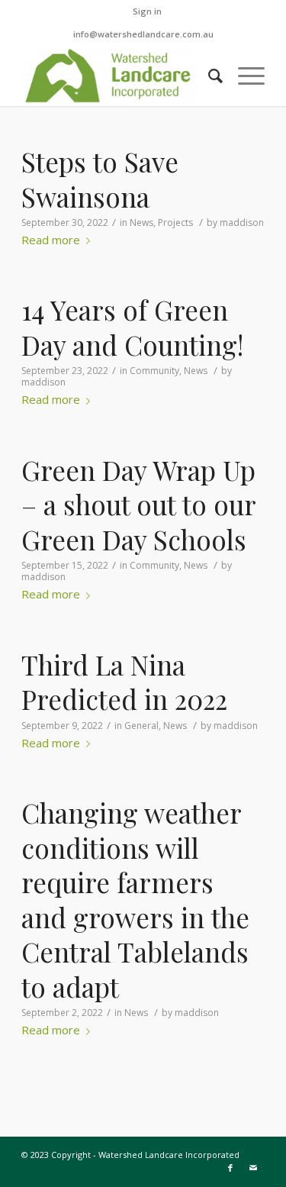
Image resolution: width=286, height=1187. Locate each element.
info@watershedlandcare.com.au (143, 34)
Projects (175, 222)
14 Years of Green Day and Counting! (132, 327)
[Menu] (244, 75)
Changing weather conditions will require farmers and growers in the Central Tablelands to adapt (135, 900)
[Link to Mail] (253, 1167)
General (141, 725)
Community (154, 370)
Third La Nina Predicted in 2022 (124, 682)
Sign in (147, 11)
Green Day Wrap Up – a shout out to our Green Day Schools (138, 504)
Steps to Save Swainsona (99, 179)
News (141, 222)
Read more (50, 240)
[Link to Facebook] (230, 1167)
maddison (242, 222)
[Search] (208, 75)
